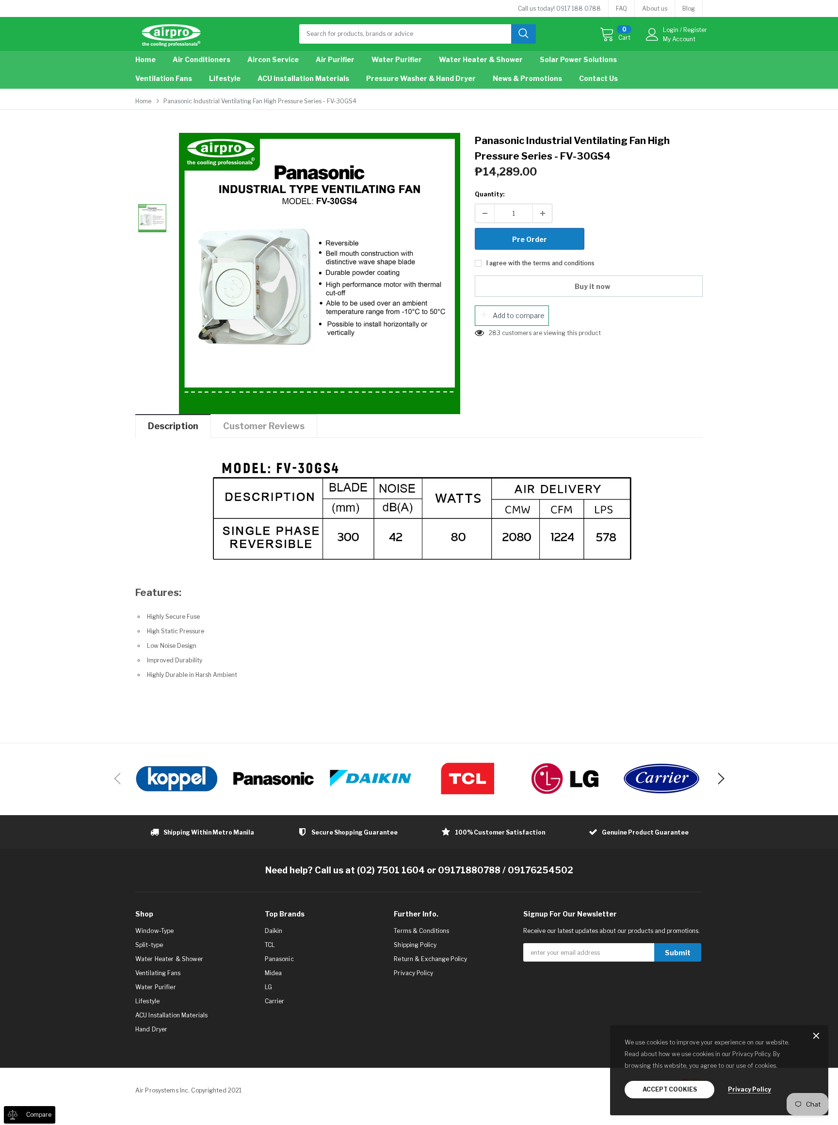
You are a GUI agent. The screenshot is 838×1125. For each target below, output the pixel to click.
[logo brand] (176, 778)
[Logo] (171, 33)
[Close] (816, 1036)
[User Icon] (652, 34)
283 (494, 333)
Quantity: (489, 194)
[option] (319, 273)
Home (143, 101)
